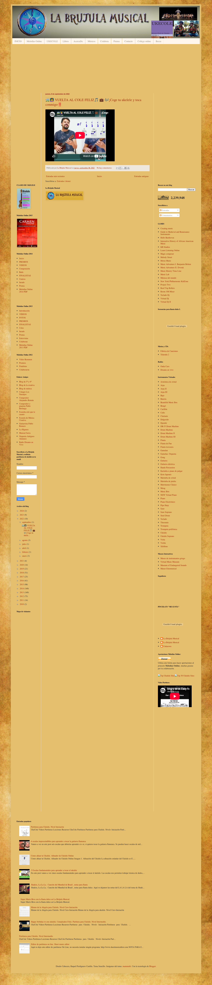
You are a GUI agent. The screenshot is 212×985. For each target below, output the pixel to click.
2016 (22, 580)
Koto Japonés (166, 474)
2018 (22, 572)
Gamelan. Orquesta (168, 453)
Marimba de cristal (168, 477)
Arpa (163, 385)
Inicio (99, 176)
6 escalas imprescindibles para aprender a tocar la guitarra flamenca (58, 841)
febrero (25, 552)
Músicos (91, 41)
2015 (22, 584)
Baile (21, 272)
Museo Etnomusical (169, 568)
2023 (22, 514)
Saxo (162, 508)
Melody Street (166, 257)
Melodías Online (34, 41)
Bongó (163, 405)
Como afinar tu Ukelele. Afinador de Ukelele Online (52, 855)
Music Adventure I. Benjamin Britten (176, 264)
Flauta (163, 440)
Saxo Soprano (166, 512)
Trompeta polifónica (169, 529)
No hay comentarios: (104, 168)
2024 (22, 510)
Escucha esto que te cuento (27, 413)
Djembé (164, 423)
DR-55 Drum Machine (170, 426)
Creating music (167, 228)
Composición (24, 268)
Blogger (152, 966)
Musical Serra (24, 433)
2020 (22, 564)
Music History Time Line (171, 271)
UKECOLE (52, 41)
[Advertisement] (103, 68)
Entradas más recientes (55, 176)
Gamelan (164, 450)
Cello (163, 412)
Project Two (165, 284)
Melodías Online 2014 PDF (26, 290)
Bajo (162, 395)
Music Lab (165, 274)
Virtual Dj (165, 298)
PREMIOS (23, 261)
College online (144, 41)
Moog (163, 488)
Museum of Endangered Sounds (173, 565)
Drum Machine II (168, 433)
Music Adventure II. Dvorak (172, 267)
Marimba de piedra (168, 481)
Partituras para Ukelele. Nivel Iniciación (47, 826)
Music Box (165, 491)
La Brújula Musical (171, 638)
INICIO (18, 41)
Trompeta (164, 525)
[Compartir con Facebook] (125, 168)
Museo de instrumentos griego (173, 558)
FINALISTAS (25, 275)
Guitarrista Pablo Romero (26, 424)
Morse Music (166, 260)
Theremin (164, 522)
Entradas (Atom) (64, 181)
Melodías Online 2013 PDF (26, 346)
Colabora (104, 41)
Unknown (167, 646)
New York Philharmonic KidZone (174, 281)
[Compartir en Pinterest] (128, 168)
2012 (22, 596)
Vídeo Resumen (25, 359)
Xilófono (164, 546)
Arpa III (164, 392)
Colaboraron (24, 369)
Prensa (116, 41)
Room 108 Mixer (168, 291)
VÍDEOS (23, 314)
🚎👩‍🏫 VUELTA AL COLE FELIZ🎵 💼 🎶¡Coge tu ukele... (28, 530)
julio (24, 544)
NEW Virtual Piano (169, 495)
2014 (22, 588)
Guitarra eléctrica (168, 464)
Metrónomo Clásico (169, 484)
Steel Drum (165, 515)
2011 (22, 600)
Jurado (22, 282)
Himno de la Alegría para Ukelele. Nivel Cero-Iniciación (54, 907)
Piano (163, 498)
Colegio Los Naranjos (24, 393)
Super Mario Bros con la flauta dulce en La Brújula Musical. (45, 899)
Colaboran (23, 341)
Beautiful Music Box (169, 402)
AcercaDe (78, 41)
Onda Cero (165, 366)
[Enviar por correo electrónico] (117, 168)
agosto (25, 540)
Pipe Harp (165, 505)
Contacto (128, 41)
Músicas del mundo (168, 277)
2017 (22, 576)
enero (24, 555)
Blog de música (25, 388)
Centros (22, 279)
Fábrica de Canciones (169, 351)
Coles (21, 327)
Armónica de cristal (169, 381)
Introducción (24, 310)
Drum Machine (167, 429)
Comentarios (166, 215)
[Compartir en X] (122, 168)
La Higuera (23, 429)
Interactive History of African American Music (177, 242)
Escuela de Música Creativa (26, 419)
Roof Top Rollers (168, 288)
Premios (22, 362)
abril (24, 548)
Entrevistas (23, 338)
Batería (163, 399)
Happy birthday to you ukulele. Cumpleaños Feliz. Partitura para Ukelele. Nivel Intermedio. (68, 921)
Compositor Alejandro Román (26, 399)
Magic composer (167, 253)
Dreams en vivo (167, 369)
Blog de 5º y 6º (25, 381)
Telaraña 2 (165, 354)
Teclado (164, 519)
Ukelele (164, 532)
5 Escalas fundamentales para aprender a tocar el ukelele (54, 870)
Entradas (165, 210)
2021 (22, 560)
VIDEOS (23, 265)
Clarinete (164, 416)
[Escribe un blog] (120, 168)
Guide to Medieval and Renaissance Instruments (175, 233)
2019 (22, 568)
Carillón (164, 409)
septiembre (27, 522)
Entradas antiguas (141, 176)
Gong (163, 457)
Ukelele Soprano (167, 536)
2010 (22, 604)
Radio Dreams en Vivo (26, 443)
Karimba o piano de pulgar (171, 471)
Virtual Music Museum (170, 561)
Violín (163, 543)
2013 (22, 592)
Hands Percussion (168, 467)
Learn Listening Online (170, 250)
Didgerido (165, 419)
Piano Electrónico (168, 501)
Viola (163, 539)
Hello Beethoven (167, 237)
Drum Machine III (168, 436)
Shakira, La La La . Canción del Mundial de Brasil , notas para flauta (59, 884)
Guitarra (164, 460)
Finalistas (23, 366)
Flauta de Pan (166, 443)
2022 (22, 518)
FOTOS (22, 317)
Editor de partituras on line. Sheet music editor (50, 944)
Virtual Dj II (166, 301)
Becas (158, 41)
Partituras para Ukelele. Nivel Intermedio (36, 936)
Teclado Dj (165, 295)
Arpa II (164, 388)
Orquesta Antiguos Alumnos (26, 437)
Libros (66, 41)
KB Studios (165, 247)
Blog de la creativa (26, 385)
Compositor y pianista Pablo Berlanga (25, 406)
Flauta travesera (167, 447)
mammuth (127, 966)
